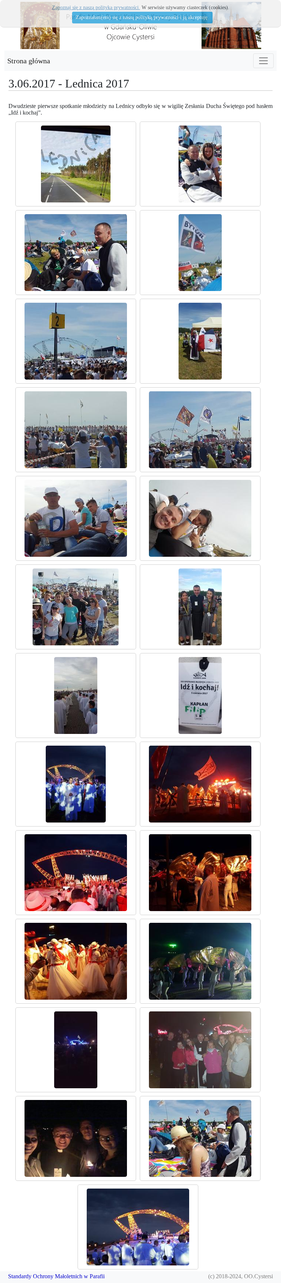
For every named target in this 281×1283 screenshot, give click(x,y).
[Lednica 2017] (75, 164)
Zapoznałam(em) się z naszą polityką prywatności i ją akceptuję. (142, 17)
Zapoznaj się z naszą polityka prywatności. (96, 7)
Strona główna (28, 61)
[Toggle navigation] (263, 60)
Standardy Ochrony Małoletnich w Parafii (56, 1276)
